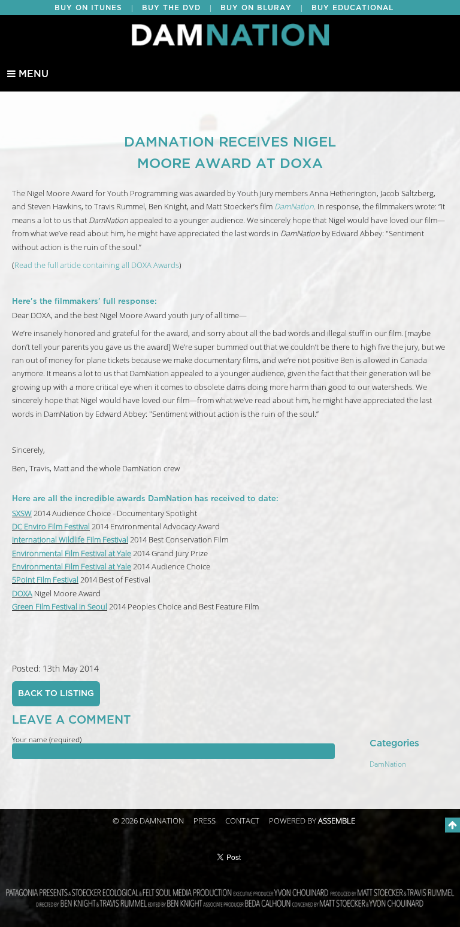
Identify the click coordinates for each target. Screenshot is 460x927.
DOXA (22, 594)
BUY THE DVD (171, 7)
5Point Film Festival (45, 580)
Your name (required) (46, 739)
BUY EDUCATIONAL (352, 7)
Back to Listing (56, 693)
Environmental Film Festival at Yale (71, 554)
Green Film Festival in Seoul (59, 607)
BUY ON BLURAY (256, 7)
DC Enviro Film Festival (51, 527)
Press (204, 821)
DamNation (388, 764)
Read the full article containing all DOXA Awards (96, 265)
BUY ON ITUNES (88, 7)
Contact (242, 821)
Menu (32, 74)
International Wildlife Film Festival (70, 540)
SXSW (22, 514)
